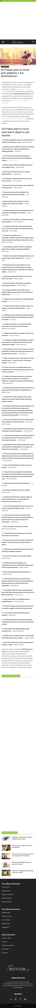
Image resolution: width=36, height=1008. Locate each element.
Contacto (4, 942)
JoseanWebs (5, 949)
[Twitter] (20, 999)
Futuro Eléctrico (6, 920)
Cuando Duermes (7, 902)
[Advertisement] (18, 21)
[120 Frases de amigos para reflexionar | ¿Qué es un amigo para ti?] (6, 873)
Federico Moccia (14, 160)
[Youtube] (25, 999)
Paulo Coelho (16, 294)
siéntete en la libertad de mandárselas (13, 119)
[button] (3, 42)
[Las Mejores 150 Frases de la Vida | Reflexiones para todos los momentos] (6, 839)
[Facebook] (11, 999)
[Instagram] (15, 999)
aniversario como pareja (18, 100)
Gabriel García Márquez (22, 372)
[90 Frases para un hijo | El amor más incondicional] (6, 848)
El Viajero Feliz (6, 891)
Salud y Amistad (6, 898)
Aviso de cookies (6, 938)
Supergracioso (6, 912)
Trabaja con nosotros (8, 945)
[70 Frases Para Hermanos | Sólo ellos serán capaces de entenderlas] (6, 856)
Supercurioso (6, 887)
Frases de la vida (4, 66)
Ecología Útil (5, 927)
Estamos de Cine (6, 916)
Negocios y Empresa (8, 894)
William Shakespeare (15, 301)
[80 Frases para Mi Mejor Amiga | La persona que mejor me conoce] (6, 864)
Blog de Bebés (6, 923)
